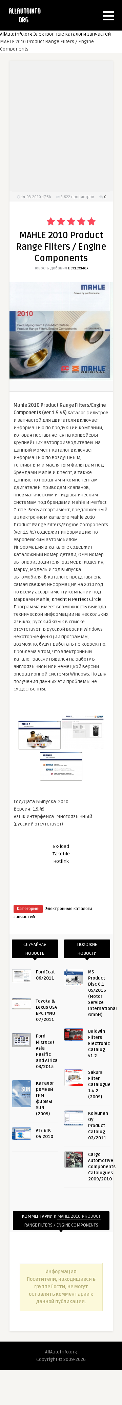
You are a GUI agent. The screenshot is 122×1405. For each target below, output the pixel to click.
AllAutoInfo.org (16, 34)
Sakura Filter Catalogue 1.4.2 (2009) (99, 1085)
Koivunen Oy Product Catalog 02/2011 (98, 1126)
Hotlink (61, 861)
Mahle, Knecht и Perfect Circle (69, 599)
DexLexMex (78, 268)
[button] (108, 16)
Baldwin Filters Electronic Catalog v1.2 (99, 1044)
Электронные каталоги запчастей (72, 34)
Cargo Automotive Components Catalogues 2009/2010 (102, 1167)
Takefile (61, 854)
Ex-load (61, 846)
